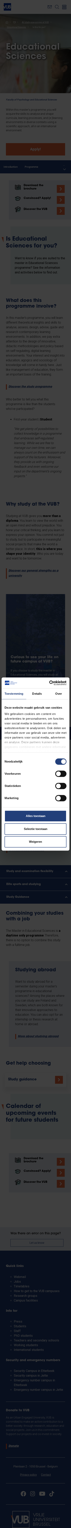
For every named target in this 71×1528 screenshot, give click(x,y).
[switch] (60, 774)
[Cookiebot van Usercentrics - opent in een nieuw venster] (50, 682)
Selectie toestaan (35, 829)
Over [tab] (58, 693)
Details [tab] (37, 693)
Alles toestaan (35, 816)
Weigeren (35, 841)
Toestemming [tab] (14, 693)
